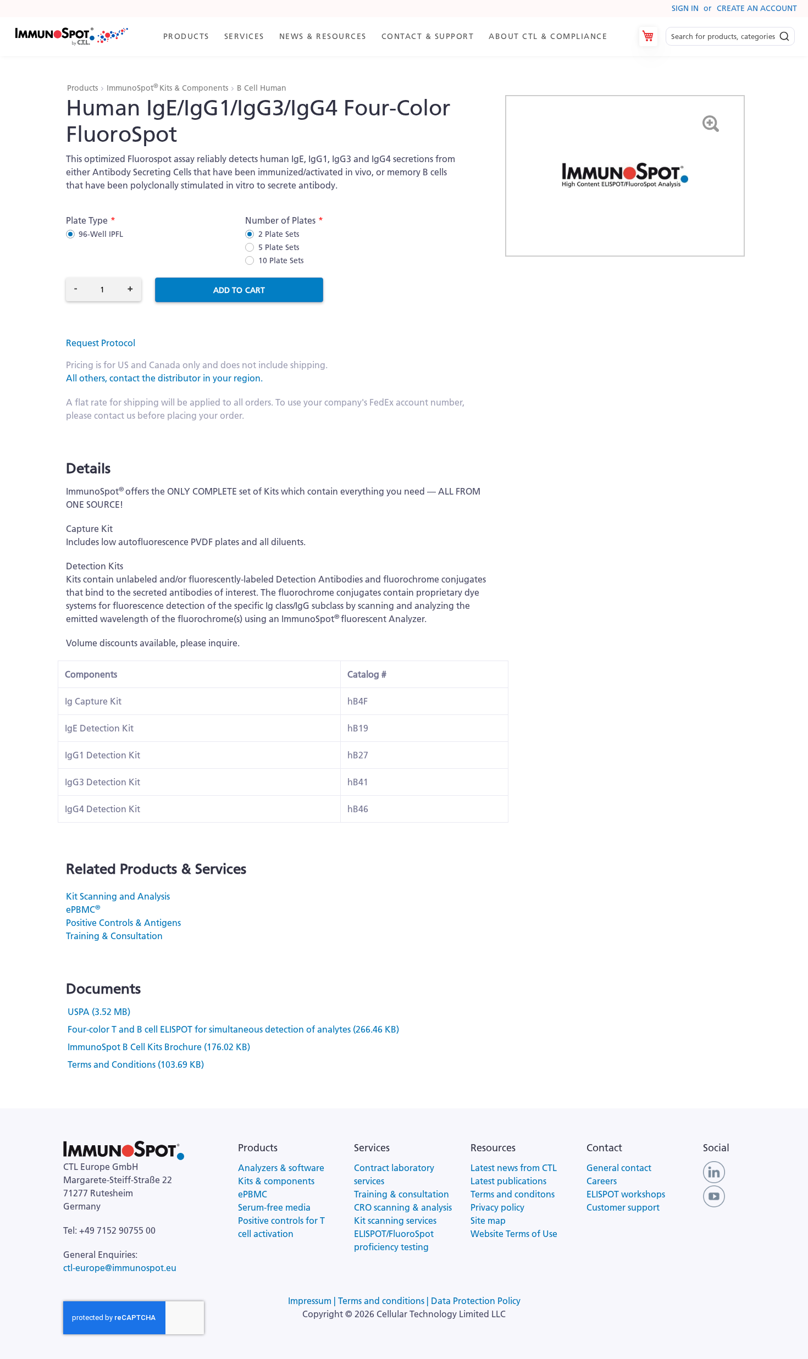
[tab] (390, 36)
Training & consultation (401, 1194)
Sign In (685, 8)
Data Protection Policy (476, 1300)
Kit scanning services (395, 1220)
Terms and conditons (513, 1194)
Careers (601, 1180)
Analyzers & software (281, 1167)
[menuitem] (188, 36)
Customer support (623, 1207)
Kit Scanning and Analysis (118, 896)
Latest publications (508, 1180)
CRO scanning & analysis (403, 1207)
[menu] (390, 36)
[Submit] (784, 33)
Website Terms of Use (514, 1233)
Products (83, 88)
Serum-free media (274, 1207)
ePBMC (83, 909)
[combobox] (730, 36)
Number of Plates (280, 220)
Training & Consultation (114, 935)
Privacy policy (497, 1207)
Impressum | (313, 1300)
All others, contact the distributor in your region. (164, 378)
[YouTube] (714, 1195)
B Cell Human (261, 88)
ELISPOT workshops (625, 1194)
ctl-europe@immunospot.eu (119, 1267)
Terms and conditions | (384, 1300)
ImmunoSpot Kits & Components (168, 88)
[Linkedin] (714, 1171)
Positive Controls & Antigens (123, 922)
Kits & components (276, 1180)
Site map (488, 1220)
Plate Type (87, 220)
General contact (618, 1167)
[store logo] (71, 36)
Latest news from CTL (514, 1167)
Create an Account (757, 8)
